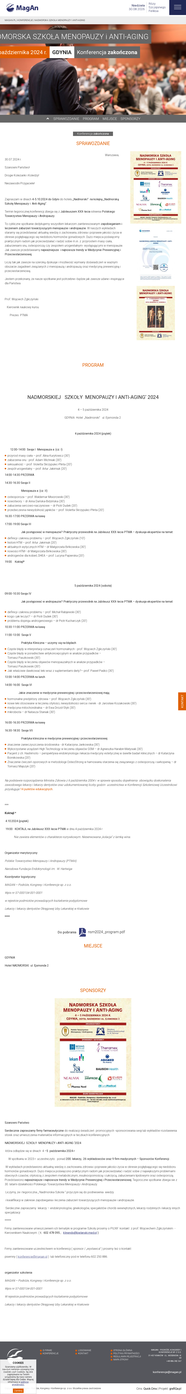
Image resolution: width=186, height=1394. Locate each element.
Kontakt (83, 1353)
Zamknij (18, 1390)
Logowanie (84, 1350)
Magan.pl (10, 20)
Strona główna (122, 1350)
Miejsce (110, 119)
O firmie (47, 1350)
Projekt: (170, 1388)
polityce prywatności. (20, 1383)
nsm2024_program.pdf (106, 932)
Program (91, 119)
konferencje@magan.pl (32, 1256)
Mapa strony (120, 1359)
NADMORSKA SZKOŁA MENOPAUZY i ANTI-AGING (60, 20)
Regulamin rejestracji (127, 1356)
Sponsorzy (130, 119)
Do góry (48, 119)
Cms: (146, 1388)
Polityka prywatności (126, 1353)
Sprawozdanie (66, 119)
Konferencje (25, 20)
